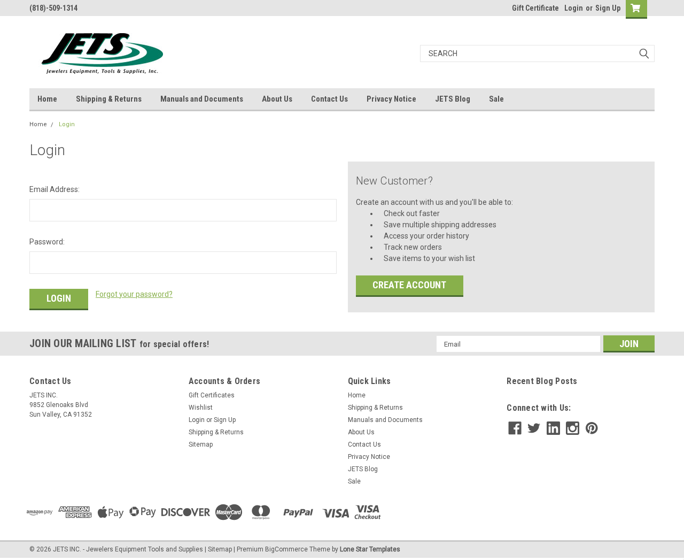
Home (47, 99)
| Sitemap (218, 549)
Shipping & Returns (109, 99)
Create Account (409, 284)
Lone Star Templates (370, 549)
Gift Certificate (535, 8)
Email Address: (54, 189)
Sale (496, 99)
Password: (47, 241)
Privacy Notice (391, 99)
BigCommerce (286, 549)
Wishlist (201, 407)
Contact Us (329, 99)
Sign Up (607, 8)
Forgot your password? (134, 294)
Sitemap (201, 444)
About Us (277, 99)
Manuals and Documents (201, 99)
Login (573, 8)
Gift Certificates (212, 395)
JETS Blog (452, 99)
